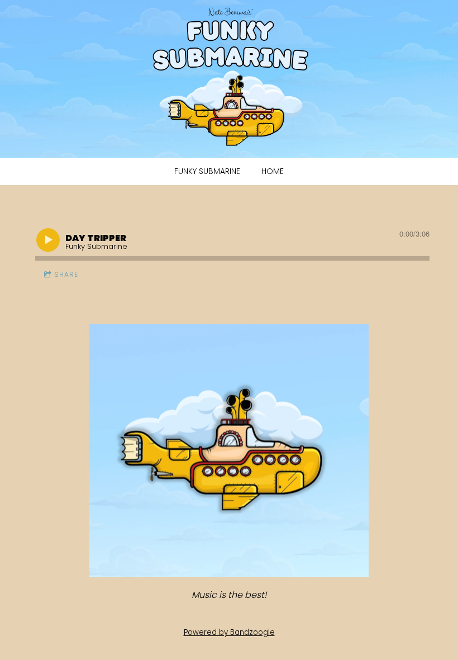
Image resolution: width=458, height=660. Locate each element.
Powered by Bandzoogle (229, 632)
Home (272, 171)
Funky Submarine (207, 171)
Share (66, 274)
